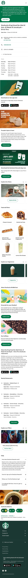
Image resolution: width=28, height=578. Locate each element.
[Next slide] (26, 182)
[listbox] (14, 194)
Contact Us (5, 533)
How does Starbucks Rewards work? (11, 459)
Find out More (7, 448)
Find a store (14, 422)
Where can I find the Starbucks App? (11, 479)
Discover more (6, 344)
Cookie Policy (5, 553)
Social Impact (5, 535)
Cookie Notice (5, 551)
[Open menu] (26, 3)
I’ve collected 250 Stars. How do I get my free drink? (12, 484)
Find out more (6, 145)
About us (4, 530)
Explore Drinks (12, 200)
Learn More (5, 19)
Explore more (6, 316)
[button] (14, 54)
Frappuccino (13, 280)
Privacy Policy (5, 546)
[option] (13, 194)
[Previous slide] (23, 182)
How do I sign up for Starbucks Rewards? (12, 474)
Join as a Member (8, 49)
